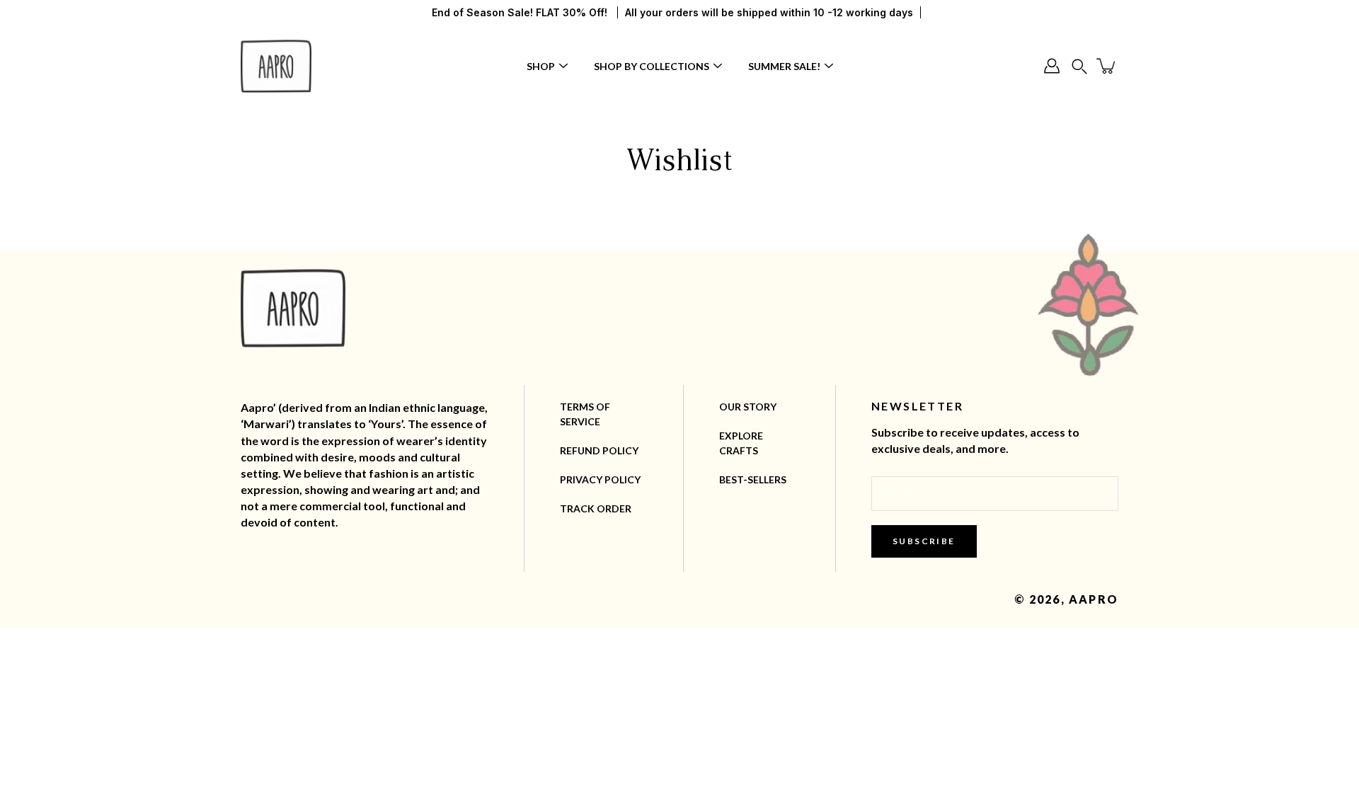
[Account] (1051, 65)
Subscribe (924, 541)
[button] (1079, 66)
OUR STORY (747, 407)
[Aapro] (276, 65)
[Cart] (1107, 65)
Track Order (595, 508)
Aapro (1093, 599)
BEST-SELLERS (752, 479)
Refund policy (599, 450)
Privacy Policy (600, 479)
